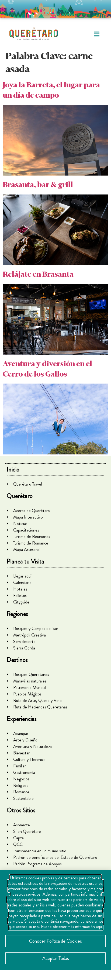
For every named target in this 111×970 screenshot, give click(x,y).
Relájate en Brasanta (38, 274)
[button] (97, 34)
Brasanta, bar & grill (38, 184)
